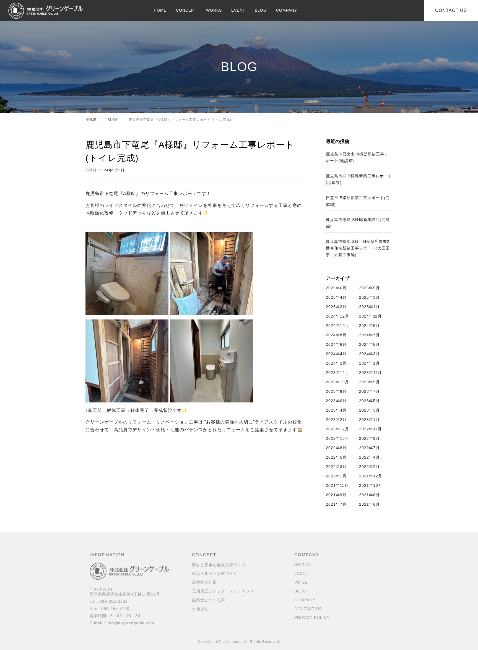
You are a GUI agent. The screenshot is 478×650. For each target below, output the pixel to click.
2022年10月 (337, 438)
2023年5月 (369, 401)
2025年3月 (369, 297)
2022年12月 (337, 429)
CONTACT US (308, 609)
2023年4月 (336, 410)
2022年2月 (369, 466)
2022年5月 (336, 457)
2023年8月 (336, 391)
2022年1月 (336, 476)
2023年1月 (369, 419)
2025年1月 (369, 307)
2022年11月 (370, 429)
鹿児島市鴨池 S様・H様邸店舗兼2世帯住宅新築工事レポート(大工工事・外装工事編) (358, 248)
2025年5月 (369, 288)
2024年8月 (336, 335)
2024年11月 (370, 316)
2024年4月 (336, 354)
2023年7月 (369, 391)
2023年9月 (369, 382)
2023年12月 (337, 372)
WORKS (214, 10)
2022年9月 (369, 438)
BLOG (261, 10)
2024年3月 (369, 354)
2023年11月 (370, 372)
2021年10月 (370, 485)
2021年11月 (337, 485)
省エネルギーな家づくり (215, 573)
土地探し (200, 609)
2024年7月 (369, 335)
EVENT (238, 10)
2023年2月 (336, 419)
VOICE (301, 582)
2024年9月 (369, 325)
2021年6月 (369, 504)
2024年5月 (369, 344)
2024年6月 (336, 344)
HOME (160, 10)
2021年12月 (370, 476)
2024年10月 (337, 325)
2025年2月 (336, 307)
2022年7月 (369, 448)
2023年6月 (336, 401)
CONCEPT (186, 10)
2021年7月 (336, 504)
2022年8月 (336, 448)
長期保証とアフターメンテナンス (223, 591)
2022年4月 (369, 457)
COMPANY (286, 10)
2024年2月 (336, 363)
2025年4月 (336, 297)
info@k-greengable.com (130, 623)
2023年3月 (369, 410)
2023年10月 (337, 382)
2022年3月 (336, 466)
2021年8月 (369, 495)
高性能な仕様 (204, 582)
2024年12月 (337, 316)
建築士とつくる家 (208, 600)
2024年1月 (369, 363)
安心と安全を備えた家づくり (219, 565)
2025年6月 (336, 288)
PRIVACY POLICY (312, 617)
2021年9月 (336, 495)
